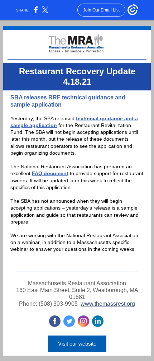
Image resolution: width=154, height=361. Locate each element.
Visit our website (77, 344)
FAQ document (50, 173)
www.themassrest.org (108, 304)
